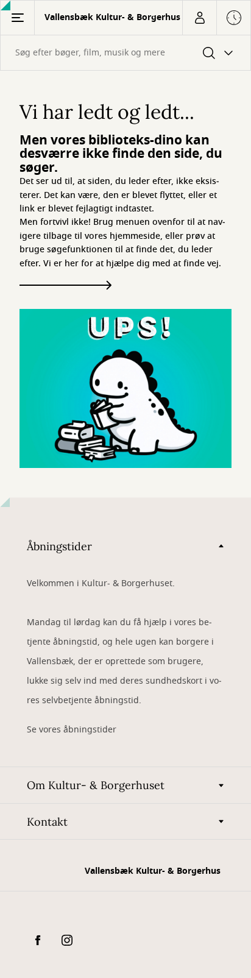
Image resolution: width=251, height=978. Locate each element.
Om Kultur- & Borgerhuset (95, 785)
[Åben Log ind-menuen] (199, 18)
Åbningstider (59, 546)
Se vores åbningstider (71, 729)
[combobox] (125, 52)
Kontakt (47, 822)
